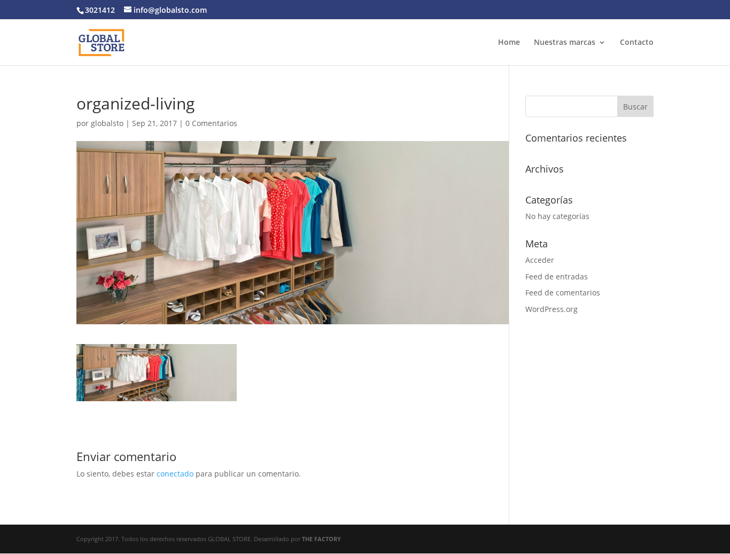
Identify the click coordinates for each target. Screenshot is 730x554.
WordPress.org (551, 309)
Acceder (539, 260)
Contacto (637, 42)
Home (509, 42)
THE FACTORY (321, 539)
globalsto (107, 123)
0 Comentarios (211, 123)
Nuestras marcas (564, 42)
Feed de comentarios (562, 292)
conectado (175, 474)
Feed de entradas (556, 276)
